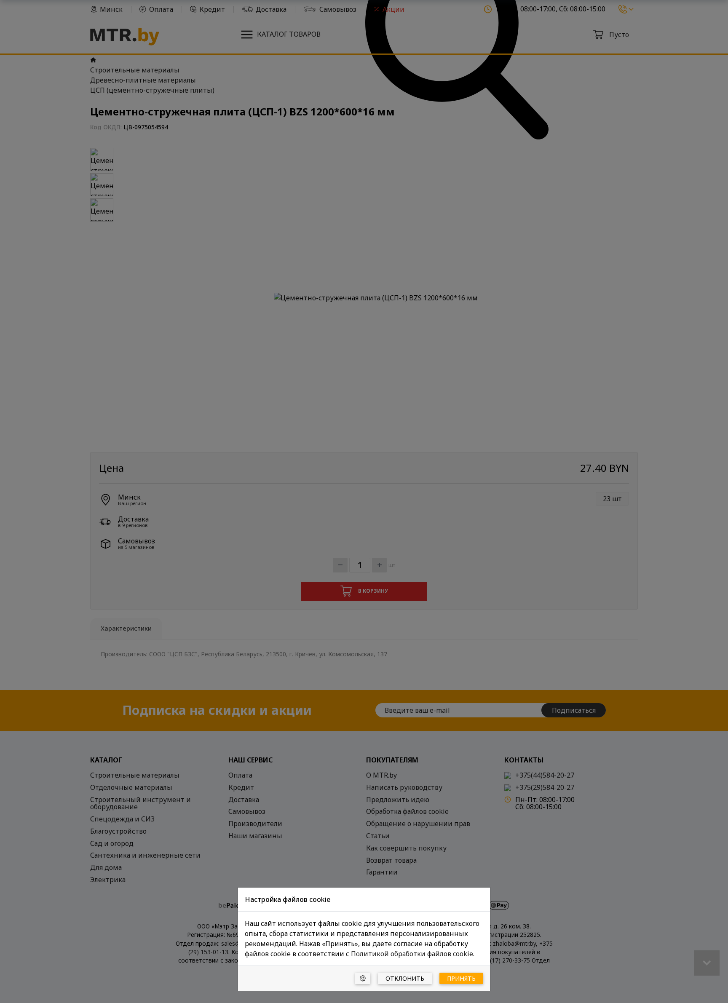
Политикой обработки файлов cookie (412, 953)
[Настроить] (362, 978)
